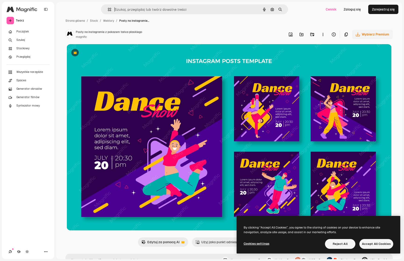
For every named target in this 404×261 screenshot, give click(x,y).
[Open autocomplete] (107, 9)
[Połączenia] (10, 251)
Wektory (108, 21)
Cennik (331, 9)
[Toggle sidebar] (46, 9)
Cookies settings (256, 244)
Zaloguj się (352, 9)
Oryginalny (99, 53)
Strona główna (75, 21)
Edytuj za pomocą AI (160, 243)
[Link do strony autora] (69, 34)
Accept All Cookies (376, 244)
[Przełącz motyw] (27, 251)
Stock (94, 21)
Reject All (340, 244)
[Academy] (18, 251)
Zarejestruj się (383, 9)
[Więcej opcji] (323, 34)
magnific (81, 37)
